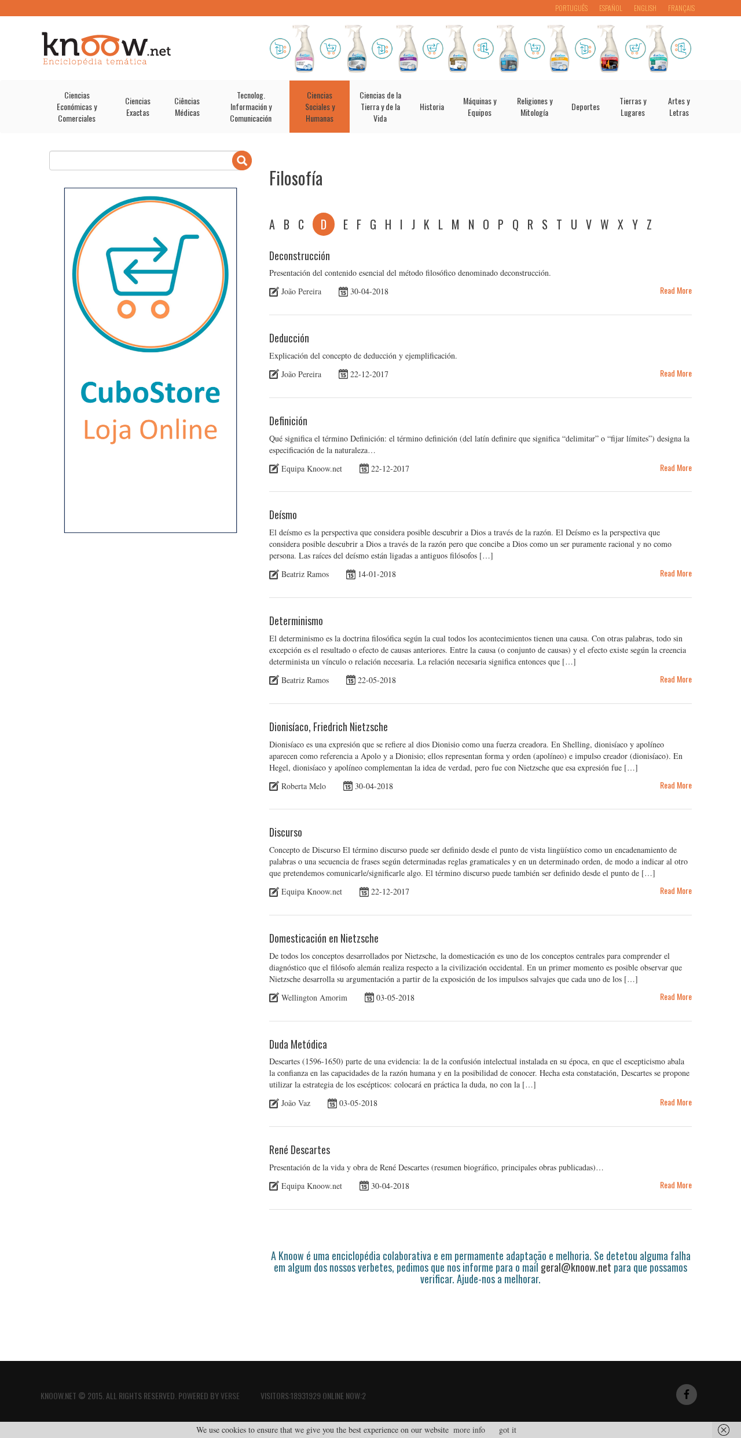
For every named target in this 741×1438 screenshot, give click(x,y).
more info (469, 1429)
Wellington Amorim (314, 997)
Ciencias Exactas (138, 106)
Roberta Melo (303, 785)
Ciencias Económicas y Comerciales (77, 106)
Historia (432, 106)
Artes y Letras (678, 106)
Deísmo (283, 514)
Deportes (585, 106)
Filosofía (295, 178)
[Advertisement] (480, 1316)
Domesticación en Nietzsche (324, 938)
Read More (676, 290)
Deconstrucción (299, 255)
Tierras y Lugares (632, 106)
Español (610, 8)
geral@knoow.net (576, 1267)
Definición (288, 420)
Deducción (289, 337)
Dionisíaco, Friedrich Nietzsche (328, 726)
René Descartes (299, 1149)
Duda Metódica (298, 1044)
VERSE (230, 1395)
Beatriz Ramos (305, 573)
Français (681, 8)
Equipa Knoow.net (311, 467)
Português (571, 8)
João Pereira (301, 291)
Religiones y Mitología (534, 106)
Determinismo (296, 620)
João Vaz (295, 1102)
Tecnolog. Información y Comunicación (251, 106)
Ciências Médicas (187, 106)
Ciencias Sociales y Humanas (320, 106)
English (645, 8)
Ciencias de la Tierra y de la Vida (380, 106)
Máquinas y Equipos (479, 106)
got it (507, 1429)
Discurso (285, 832)
